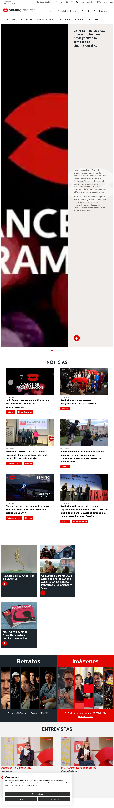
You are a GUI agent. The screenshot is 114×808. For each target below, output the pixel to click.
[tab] (5, 688)
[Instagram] (72, 2)
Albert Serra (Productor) (16, 768)
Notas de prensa (25, 412)
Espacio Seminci (101, 11)
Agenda (79, 19)
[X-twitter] (61, 2)
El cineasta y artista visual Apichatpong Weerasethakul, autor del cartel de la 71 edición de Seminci (28, 509)
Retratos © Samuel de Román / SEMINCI (28, 713)
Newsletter (89, 2)
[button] (52, 11)
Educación (86, 11)
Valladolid (103, 2)
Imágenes (85, 662)
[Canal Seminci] (38, 2)
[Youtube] (67, 2)
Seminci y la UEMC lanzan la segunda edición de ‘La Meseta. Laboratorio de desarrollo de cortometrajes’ (27, 455)
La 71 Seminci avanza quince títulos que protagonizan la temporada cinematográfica (27, 403)
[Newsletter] (83, 2)
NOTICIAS (65, 19)
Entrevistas (57, 729)
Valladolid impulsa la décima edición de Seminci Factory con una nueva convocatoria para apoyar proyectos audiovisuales (82, 457)
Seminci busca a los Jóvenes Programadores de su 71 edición (78, 402)
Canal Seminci (45, 2)
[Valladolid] (98, 2)
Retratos (28, 662)
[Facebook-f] (56, 2)
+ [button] (5, 705)
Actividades (63, 11)
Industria (74, 11)
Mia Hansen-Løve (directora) (78, 768)
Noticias (10, 412)
